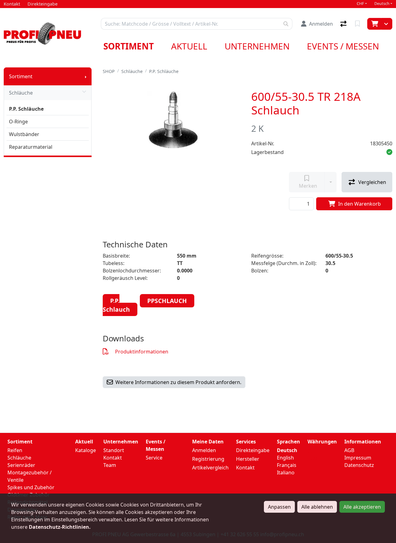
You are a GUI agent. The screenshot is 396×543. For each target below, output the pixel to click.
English (285, 457)
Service (154, 457)
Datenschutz (359, 465)
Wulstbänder (24, 134)
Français (286, 465)
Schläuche (21, 92)
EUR (312, 458)
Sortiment (128, 46)
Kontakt (112, 457)
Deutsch (382, 3)
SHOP (109, 71)
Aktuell (189, 46)
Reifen (14, 450)
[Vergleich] (344, 24)
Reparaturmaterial (30, 146)
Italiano (286, 472)
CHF (360, 3)
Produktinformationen (141, 351)
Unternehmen (257, 46)
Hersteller (247, 458)
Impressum (357, 457)
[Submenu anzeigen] (85, 76)
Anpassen (279, 506)
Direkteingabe (252, 450)
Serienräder (21, 465)
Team (109, 465)
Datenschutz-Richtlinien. (60, 527)
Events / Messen (343, 46)
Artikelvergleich (210, 467)
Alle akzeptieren (362, 506)
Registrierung (208, 458)
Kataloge (85, 450)
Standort (113, 450)
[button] (389, 152)
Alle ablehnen (317, 506)
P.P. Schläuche (26, 108)
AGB (349, 450)
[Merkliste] (358, 24)
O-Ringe (18, 121)
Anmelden (204, 450)
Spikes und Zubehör (30, 487)
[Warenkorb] (374, 24)
